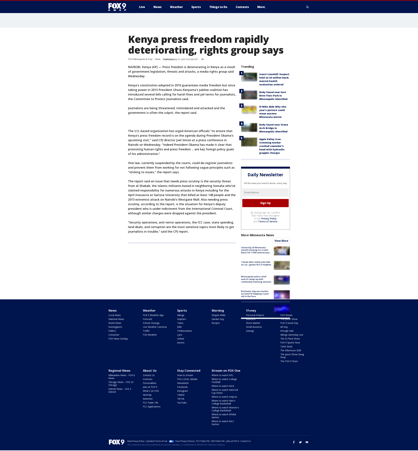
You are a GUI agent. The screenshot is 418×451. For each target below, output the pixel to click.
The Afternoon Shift (290, 350)
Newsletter (183, 383)
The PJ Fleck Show (290, 338)
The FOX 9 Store (289, 361)
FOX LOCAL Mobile (187, 379)
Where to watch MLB (223, 386)
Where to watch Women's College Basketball (225, 409)
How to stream (185, 375)
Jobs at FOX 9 (150, 386)
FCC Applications (152, 406)
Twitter (181, 394)
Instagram (182, 390)
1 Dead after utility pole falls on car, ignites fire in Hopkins (256, 263)
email (307, 442)
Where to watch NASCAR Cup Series (225, 391)
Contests (147, 379)
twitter (300, 442)
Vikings (180, 315)
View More (281, 241)
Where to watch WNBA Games (224, 416)
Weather (149, 310)
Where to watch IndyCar (224, 396)
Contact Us (149, 375)
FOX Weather (150, 334)
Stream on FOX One (226, 370)
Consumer (113, 334)
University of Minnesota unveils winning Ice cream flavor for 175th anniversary (255, 250)
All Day (284, 326)
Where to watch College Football (224, 381)
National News (116, 319)
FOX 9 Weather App (153, 315)
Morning (218, 310)
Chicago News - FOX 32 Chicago (120, 383)
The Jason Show (288, 319)
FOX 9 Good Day (289, 322)
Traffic (146, 330)
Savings (250, 330)
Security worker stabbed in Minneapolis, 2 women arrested (255, 308)
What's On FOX (151, 390)
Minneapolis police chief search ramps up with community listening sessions (256, 279)
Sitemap (147, 394)
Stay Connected (188, 370)
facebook (294, 442)
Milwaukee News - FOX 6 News (121, 377)
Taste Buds (286, 346)
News (157, 59)
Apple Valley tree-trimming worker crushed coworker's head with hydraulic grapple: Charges (272, 146)
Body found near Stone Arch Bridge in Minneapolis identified (273, 128)
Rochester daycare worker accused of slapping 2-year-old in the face (255, 294)
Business (251, 319)
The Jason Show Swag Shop (292, 356)
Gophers (181, 319)
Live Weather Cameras (155, 326)
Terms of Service (267, 221)
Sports (182, 310)
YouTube (182, 402)
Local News (114, 315)
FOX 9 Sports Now (290, 342)
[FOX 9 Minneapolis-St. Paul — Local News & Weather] (119, 7)
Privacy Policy (269, 218)
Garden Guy (218, 319)
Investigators (115, 326)
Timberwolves (184, 330)
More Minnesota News (257, 235)
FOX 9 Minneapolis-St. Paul (140, 59)
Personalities (149, 383)
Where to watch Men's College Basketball (223, 402)
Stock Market (253, 322)
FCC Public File (150, 402)
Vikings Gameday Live (291, 334)
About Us (149, 370)
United (180, 338)
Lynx (179, 334)
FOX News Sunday (118, 338)
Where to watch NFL (222, 375)
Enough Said (286, 330)
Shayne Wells (218, 315)
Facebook (182, 386)
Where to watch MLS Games (223, 423)
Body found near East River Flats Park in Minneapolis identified (273, 96)
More (261, 7)
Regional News (119, 370)
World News (114, 322)
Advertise (148, 398)
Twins (180, 322)
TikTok (180, 398)
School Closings (151, 322)
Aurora (180, 342)
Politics (112, 330)
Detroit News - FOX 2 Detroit (119, 390)
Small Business (254, 326)
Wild (179, 326)
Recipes (216, 322)
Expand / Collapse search (308, 7)
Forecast (147, 319)
